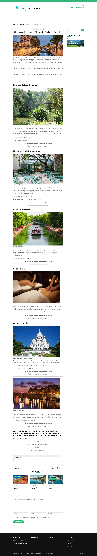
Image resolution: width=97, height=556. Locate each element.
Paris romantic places (17, 457)
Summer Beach (53, 478)
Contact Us (69, 546)
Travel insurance (25, 20)
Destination (22, 17)
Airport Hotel (31, 17)
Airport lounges (42, 17)
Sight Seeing (52, 476)
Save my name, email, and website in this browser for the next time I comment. (32, 517)
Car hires (15, 20)
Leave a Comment (22, 459)
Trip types (60, 17)
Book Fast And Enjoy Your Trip (20, 438)
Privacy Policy (70, 540)
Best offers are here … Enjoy (38, 452)
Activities (52, 17)
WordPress (51, 553)
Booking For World (32, 8)
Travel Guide (36, 20)
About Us (69, 543)
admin (15, 459)
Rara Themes (41, 553)
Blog (43, 20)
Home (14, 17)
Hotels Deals (68, 17)
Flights (78, 17)
